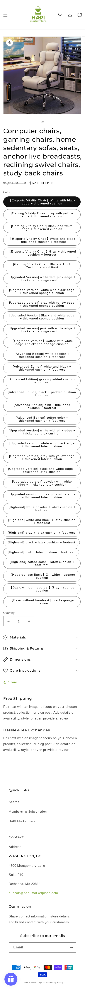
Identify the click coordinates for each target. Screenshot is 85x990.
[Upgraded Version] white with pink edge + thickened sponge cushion (41, 278)
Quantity (9, 612)
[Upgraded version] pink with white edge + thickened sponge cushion (42, 329)
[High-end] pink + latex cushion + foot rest (41, 552)
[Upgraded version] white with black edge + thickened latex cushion (42, 444)
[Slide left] (33, 122)
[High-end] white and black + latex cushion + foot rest (42, 521)
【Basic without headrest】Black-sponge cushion (42, 601)
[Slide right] (52, 122)
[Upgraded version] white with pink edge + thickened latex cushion (42, 432)
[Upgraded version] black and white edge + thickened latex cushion (42, 470)
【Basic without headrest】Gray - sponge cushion (42, 589)
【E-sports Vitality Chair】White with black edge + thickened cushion (41, 202)
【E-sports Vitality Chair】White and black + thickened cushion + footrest (42, 240)
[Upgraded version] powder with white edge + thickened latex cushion (42, 483)
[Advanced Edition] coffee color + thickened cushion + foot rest (42, 419)
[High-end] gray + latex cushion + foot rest (41, 532)
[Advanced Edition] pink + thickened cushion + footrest (42, 406)
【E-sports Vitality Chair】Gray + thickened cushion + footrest (42, 253)
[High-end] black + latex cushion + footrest (41, 542)
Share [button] (12, 682)
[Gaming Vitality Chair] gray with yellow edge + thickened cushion (42, 214)
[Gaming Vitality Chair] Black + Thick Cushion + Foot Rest (42, 265)
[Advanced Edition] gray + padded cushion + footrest (41, 381)
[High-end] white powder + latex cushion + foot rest (42, 508)
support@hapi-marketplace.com (33, 893)
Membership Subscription (28, 811)
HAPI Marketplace (22, 821)
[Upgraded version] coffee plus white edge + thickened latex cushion (42, 496)
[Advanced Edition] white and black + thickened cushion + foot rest (42, 368)
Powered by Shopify (54, 982)
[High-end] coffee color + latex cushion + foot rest (42, 563)
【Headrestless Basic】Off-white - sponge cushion (42, 576)
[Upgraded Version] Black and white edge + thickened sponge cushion (42, 317)
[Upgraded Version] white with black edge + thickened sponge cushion (42, 291)
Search (14, 802)
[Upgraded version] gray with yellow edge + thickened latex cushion (42, 457)
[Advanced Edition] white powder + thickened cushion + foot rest (42, 355)
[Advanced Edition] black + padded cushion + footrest (42, 393)
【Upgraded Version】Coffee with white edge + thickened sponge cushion (42, 342)
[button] (5, 14)
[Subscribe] (71, 947)
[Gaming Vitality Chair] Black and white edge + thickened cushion (42, 227)
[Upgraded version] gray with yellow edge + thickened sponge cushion (42, 304)
